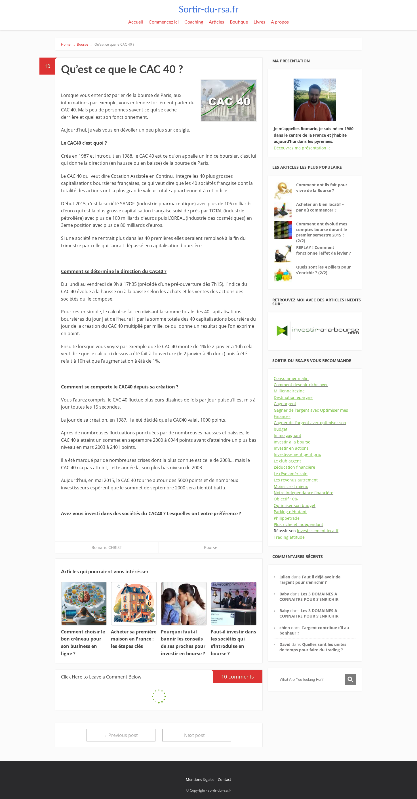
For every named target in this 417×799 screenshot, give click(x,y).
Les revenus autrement (296, 480)
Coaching (193, 22)
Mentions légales (200, 779)
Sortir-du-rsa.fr (209, 9)
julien (284, 577)
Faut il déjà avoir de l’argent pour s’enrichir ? (309, 579)
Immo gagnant (287, 435)
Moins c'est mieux (291, 486)
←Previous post (121, 735)
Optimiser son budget (294, 505)
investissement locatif (317, 530)
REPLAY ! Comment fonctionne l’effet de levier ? (323, 250)
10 (47, 66)
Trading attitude (289, 537)
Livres (259, 22)
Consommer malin (291, 378)
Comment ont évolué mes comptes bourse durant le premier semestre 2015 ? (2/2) (321, 232)
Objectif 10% (286, 499)
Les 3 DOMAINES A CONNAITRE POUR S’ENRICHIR (308, 596)
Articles (216, 22)
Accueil (135, 22)
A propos (280, 22)
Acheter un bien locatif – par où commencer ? (320, 207)
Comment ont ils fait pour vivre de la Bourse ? (321, 187)
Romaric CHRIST (107, 547)
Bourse (210, 547)
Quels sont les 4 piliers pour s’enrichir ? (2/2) (323, 269)
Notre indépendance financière (303, 492)
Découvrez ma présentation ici (303, 148)
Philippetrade (287, 518)
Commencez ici (164, 22)
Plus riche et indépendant (298, 524)
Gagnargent (285, 403)
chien (284, 627)
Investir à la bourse (292, 442)
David (284, 644)
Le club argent (287, 461)
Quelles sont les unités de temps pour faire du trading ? (312, 647)
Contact (224, 779)
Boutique (239, 22)
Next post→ (196, 735)
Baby (284, 594)
